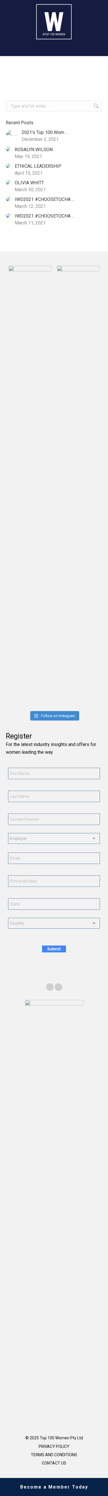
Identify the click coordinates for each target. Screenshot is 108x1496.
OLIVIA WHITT (29, 182)
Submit (54, 949)
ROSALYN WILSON (34, 149)
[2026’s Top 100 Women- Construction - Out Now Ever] (13, 702)
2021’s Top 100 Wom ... (45, 132)
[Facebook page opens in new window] (50, 987)
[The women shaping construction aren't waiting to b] (46, 702)
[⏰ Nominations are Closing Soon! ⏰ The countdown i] (29, 702)
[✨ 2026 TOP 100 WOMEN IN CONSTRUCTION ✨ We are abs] (79, 702)
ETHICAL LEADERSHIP (38, 166)
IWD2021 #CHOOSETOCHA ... (44, 199)
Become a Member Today (54, 1487)
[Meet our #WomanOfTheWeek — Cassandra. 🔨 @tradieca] (96, 702)
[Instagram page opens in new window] (58, 987)
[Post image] (11, 135)
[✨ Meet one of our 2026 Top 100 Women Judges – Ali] (62, 702)
